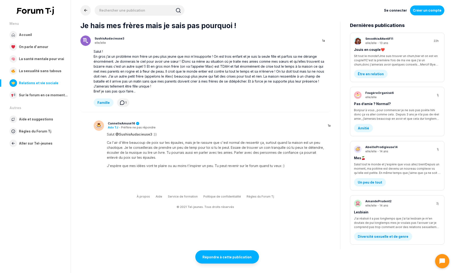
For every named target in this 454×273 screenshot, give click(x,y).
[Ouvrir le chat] (442, 261)
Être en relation (371, 74)
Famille (103, 103)
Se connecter (395, 10)
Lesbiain (361, 212)
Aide (159, 196)
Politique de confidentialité (222, 196)
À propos (143, 196)
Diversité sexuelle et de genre (383, 236)
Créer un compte (427, 10)
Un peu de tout (370, 182)
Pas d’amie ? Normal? (372, 104)
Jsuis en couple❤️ (369, 50)
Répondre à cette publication (227, 257)
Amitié (363, 128)
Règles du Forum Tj (260, 196)
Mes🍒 (359, 158)
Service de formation (183, 196)
